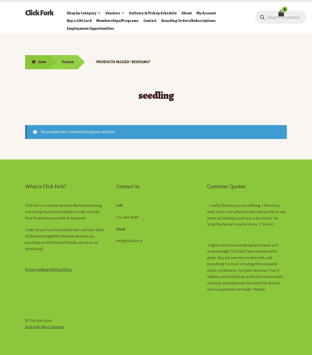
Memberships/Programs (117, 21)
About (186, 13)
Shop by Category (82, 13)
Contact (149, 21)
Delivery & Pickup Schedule (153, 13)
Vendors (112, 13)
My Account (206, 13)
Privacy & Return (37, 270)
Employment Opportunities (90, 28)
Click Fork (39, 13)
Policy (67, 270)
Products (68, 62)
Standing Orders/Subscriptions (188, 21)
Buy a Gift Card (79, 21)
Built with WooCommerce (45, 327)
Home (42, 62)
